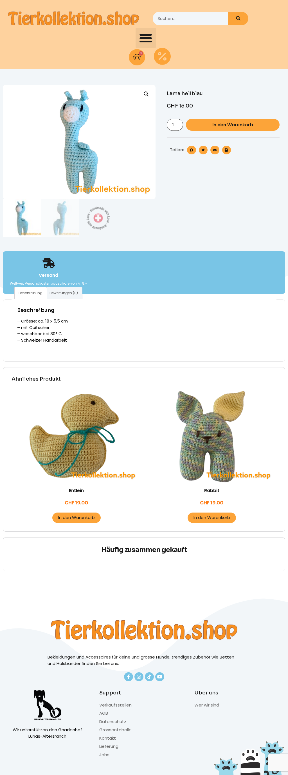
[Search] (238, 18)
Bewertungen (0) (64, 293)
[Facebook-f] (128, 676)
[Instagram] (138, 676)
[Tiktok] (149, 676)
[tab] (30, 293)
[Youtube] (159, 676)
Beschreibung (30, 293)
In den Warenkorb (232, 125)
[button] (146, 38)
